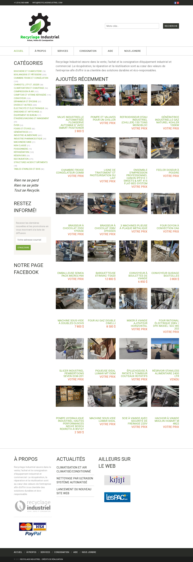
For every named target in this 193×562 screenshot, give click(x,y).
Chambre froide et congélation (31, 78)
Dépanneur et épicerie (25, 101)
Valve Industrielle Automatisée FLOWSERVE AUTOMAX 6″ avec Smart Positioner (70, 122)
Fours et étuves (22, 128)
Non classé (20, 145)
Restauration (21, 159)
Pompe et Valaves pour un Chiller (103, 118)
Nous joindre (132, 50)
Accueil (18, 50)
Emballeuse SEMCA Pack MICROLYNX (70, 274)
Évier (16, 125)
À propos (40, 50)
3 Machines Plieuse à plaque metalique (133, 227)
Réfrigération (21, 152)
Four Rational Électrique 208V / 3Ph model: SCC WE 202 (166, 324)
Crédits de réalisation (52, 559)
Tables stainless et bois (27, 169)
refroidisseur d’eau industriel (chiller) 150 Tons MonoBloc (133, 121)
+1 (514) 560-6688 (21, 3)
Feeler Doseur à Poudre (167, 171)
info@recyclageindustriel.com (47, 3)
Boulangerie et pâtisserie (28, 74)
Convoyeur (20, 98)
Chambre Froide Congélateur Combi (70, 171)
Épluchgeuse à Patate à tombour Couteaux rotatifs (134, 373)
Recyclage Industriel (30, 559)
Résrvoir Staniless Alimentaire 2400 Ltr (165, 373)
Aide (110, 50)
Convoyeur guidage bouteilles (165, 274)
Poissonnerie (21, 149)
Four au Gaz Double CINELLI (102, 322)
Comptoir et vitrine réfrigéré (30, 95)
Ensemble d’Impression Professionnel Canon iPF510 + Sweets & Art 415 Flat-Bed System (135, 176)
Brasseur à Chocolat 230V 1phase (73, 228)
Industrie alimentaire (25, 135)
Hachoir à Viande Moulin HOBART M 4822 (167, 421)
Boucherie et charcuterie (28, 71)
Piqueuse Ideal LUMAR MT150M (105, 372)
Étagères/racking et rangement (31, 118)
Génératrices (21, 132)
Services (62, 50)
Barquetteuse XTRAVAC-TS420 (105, 274)
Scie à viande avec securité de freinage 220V (134, 421)
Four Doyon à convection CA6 (168, 227)
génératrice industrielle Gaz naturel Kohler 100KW (167, 121)
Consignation (87, 50)
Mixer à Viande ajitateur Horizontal (137, 323)
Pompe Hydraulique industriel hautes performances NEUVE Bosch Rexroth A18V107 (70, 424)
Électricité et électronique (29, 108)
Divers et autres (23, 105)
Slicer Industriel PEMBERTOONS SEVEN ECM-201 (71, 373)
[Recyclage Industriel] (42, 25)
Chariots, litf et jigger (26, 84)
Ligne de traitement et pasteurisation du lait (103, 174)
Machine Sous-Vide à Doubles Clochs (71, 322)
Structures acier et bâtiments (31, 162)
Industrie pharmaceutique (28, 138)
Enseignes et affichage (26, 111)
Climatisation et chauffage (29, 88)
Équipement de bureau (25, 115)
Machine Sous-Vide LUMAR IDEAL (102, 419)
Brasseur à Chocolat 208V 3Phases (105, 228)
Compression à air (24, 91)
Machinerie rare (23, 142)
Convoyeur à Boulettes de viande (137, 275)
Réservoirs (20, 155)
